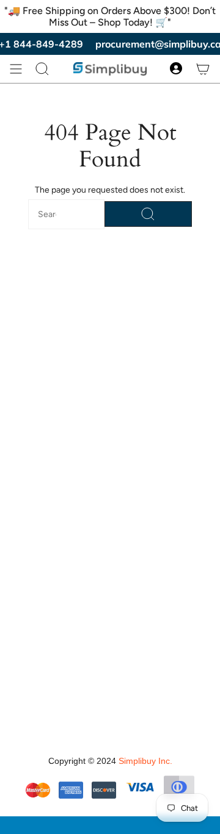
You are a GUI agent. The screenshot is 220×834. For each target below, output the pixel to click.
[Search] (148, 214)
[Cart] (203, 69)
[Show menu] (16, 69)
